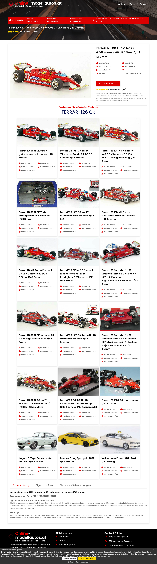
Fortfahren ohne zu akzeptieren (11, 550)
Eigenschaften (44, 485)
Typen (132, 4)
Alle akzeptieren (87, 559)
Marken (121, 4)
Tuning (143, 4)
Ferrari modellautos (32, 20)
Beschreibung (21, 485)
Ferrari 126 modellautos (52, 20)
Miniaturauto (17, 20)
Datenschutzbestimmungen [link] (78, 562)
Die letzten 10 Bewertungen (75, 485)
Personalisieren (69, 559)
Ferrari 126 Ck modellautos (75, 20)
